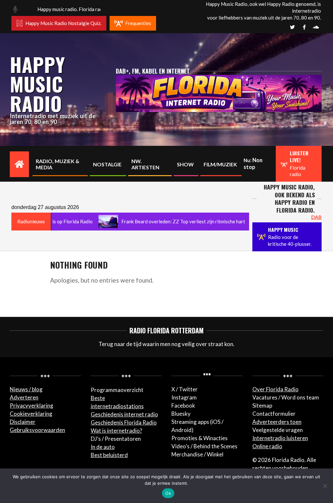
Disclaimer (22, 421)
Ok (168, 493)
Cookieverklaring (31, 413)
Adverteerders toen (276, 421)
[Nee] (325, 485)
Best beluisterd (109, 455)
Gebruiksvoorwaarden (37, 429)
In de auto (103, 446)
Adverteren (24, 397)
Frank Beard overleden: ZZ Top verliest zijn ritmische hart (168, 221)
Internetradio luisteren (280, 438)
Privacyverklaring (31, 405)
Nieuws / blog (26, 389)
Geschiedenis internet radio (124, 414)
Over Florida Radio (275, 389)
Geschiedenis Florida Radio (124, 422)
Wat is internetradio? (116, 430)
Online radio (267, 446)
